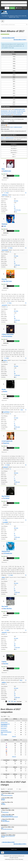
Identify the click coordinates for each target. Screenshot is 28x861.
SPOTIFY (17, 175)
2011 (14, 83)
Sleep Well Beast (6, 496)
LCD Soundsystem (17, 114)
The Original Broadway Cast (6, 732)
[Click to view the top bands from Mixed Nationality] (6, 747)
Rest (2, 794)
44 (15, 649)
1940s (14, 56)
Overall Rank (13, 144)
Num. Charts (13, 146)
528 (14, 480)
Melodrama (4, 224)
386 (14, 318)
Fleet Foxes (5, 663)
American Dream (6, 551)
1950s (14, 59)
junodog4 (5, 360)
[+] (5, 192)
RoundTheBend (6, 412)
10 (14, 691)
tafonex (3, 577)
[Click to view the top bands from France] (6, 754)
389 (14, 373)
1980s (14, 66)
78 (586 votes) (17, 697)
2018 (14, 99)
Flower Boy (4, 279)
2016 (14, 95)
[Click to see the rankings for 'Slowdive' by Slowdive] (10, 384)
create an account (18, 127)
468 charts (16, 528)
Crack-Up (4, 661)
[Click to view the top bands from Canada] (6, 749)
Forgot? (25, 8)
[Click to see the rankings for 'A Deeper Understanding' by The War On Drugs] (10, 329)
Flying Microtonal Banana (7, 815)
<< (13, 79)
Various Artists (4, 722)
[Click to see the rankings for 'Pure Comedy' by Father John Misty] (10, 601)
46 (15, 428)
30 (15, 539)
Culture (3, 803)
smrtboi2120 (4, 305)
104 (14, 693)
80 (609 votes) (17, 482)
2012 (14, 86)
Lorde (23, 109)
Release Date (13, 152)
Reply (7, 192)
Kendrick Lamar (17, 109)
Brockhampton (4, 111)
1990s (14, 68)
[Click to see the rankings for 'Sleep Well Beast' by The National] (10, 491)
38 (15, 594)
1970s (14, 63)
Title (13, 154)
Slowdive (19, 112)
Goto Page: (19, 701)
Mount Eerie (6, 443)
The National (8, 114)
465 (14, 425)
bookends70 (4, 632)
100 (12, 701)
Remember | (20, 8)
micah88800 (5, 522)
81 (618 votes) (17, 375)
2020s (14, 74)
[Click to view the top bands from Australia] (6, 751)
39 (14, 261)
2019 (14, 102)
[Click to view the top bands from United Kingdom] (6, 745)
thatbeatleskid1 (5, 250)
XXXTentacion (6, 812)
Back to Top (14, 849)
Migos (4, 804)
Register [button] (12, 8)
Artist (13, 156)
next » (15, 701)
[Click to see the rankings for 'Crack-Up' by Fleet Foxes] (10, 656)
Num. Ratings (13, 150)
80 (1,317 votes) (17, 209)
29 (14, 206)
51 (15, 377)
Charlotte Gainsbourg (7, 795)
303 (14, 263)
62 (15, 322)
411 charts (16, 638)
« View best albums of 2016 (8, 37)
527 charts (16, 417)
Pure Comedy (5, 606)
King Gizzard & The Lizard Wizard (8, 112)
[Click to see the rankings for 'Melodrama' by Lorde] (10, 218)
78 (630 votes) (17, 592)
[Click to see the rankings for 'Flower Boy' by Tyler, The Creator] (10, 273)
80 (14, 533)
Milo (3, 837)
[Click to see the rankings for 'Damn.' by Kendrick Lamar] (10, 163)
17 (1, 811)
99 (9, 701)
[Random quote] (18, 17)
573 (14, 535)
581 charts (16, 311)
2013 (14, 88)
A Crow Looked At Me (7, 441)
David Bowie (3, 728)
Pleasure (3, 799)
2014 (14, 90)
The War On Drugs (21, 111)
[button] (2, 21)
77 (15, 266)
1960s (14, 61)
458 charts (16, 472)
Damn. (3, 169)
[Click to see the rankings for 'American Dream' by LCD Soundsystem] (10, 546)
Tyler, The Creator (12, 111)
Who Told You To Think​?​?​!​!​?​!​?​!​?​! (8, 836)
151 (16, 211)
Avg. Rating (13, 148)
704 (14, 695)
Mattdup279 (5, 467)
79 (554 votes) (17, 537)
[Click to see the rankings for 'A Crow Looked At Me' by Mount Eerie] (10, 435)
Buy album (3, 174)
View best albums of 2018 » (20, 39)
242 (14, 208)
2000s (14, 70)
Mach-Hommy (4, 726)
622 (14, 590)
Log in (11, 127)
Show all (14, 736)
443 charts (16, 688)
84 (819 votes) (17, 320)
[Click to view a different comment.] (25, 192)
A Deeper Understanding (7, 334)
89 (14, 588)
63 (14, 423)
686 (14, 645)
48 (14, 316)
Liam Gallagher (6, 821)
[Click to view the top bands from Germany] (6, 752)
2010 (14, 81)
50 (14, 371)
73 (14, 478)
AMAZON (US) (5, 177)
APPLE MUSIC (10, 175)
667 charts (16, 255)
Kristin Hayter (4, 734)
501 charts (16, 583)
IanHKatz (4, 682)
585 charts (16, 366)
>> (13, 104)
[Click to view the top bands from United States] (6, 743)
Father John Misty (7, 608)
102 (14, 643)
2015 (14, 93)
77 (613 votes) (17, 647)
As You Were (4, 820)
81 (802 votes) (17, 265)
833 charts (16, 200)
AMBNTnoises (5, 195)
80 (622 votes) (17, 426)
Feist (4, 799)
